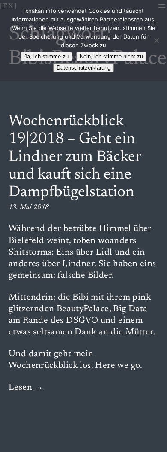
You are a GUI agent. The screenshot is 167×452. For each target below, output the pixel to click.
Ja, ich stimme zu (46, 56)
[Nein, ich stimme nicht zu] (156, 40)
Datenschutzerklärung (83, 67)
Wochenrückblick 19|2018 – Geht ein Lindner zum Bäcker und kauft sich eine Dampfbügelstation (75, 157)
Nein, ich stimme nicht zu (111, 56)
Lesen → (26, 387)
